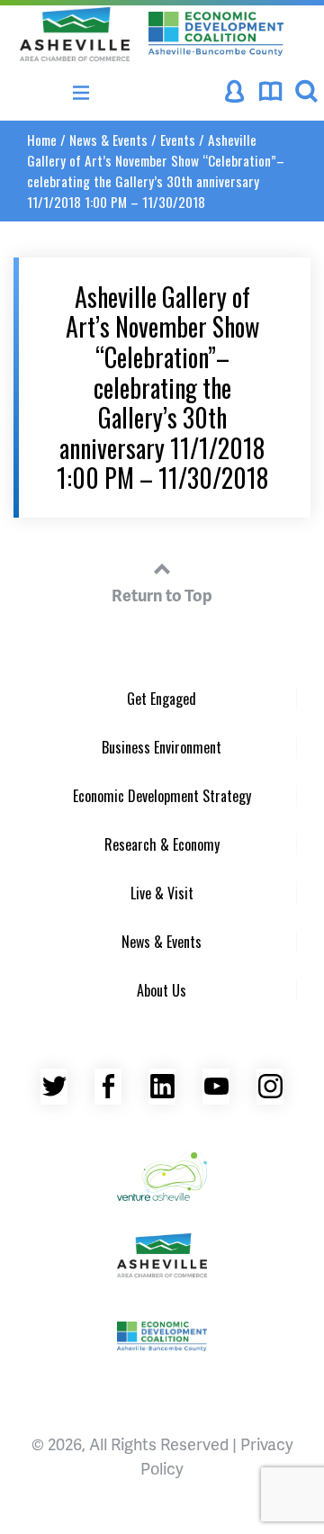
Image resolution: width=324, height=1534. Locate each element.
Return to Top (162, 594)
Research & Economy (162, 844)
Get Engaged (161, 698)
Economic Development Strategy (162, 796)
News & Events (108, 139)
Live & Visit (162, 893)
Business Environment (161, 747)
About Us (161, 990)
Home (42, 139)
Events (177, 139)
